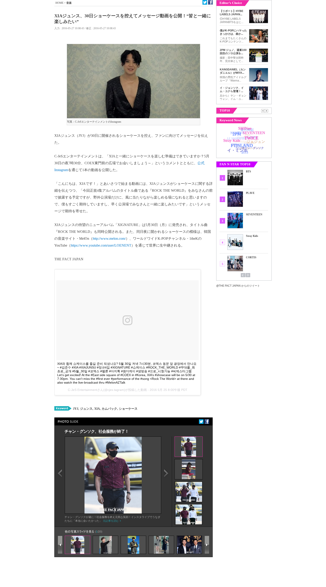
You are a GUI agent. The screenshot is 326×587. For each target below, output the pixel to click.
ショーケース (127, 408)
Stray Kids (252, 236)
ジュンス (85, 408)
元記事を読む (111, 520)
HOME (59, 2)
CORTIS (251, 257)
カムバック (109, 408)
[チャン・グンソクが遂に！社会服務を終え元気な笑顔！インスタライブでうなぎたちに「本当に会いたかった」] (113, 512)
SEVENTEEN (254, 214)
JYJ (75, 408)
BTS (248, 171)
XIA (96, 408)
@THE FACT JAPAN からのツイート (238, 285)
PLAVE (250, 193)
